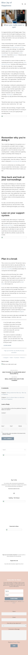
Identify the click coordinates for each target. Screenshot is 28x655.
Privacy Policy (16, 642)
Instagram (21, 311)
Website (20, 426)
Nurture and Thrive (8, 225)
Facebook (16, 357)
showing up (9, 94)
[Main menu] (25, 4)
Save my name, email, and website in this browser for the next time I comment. (13, 434)
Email (11, 426)
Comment (3, 412)
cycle (7, 195)
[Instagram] (14, 493)
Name (3, 426)
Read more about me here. (14, 488)
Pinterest (22, 357)
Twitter (11, 357)
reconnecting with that (16, 161)
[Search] (22, 4)
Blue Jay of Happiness (6, 4)
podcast (15, 55)
